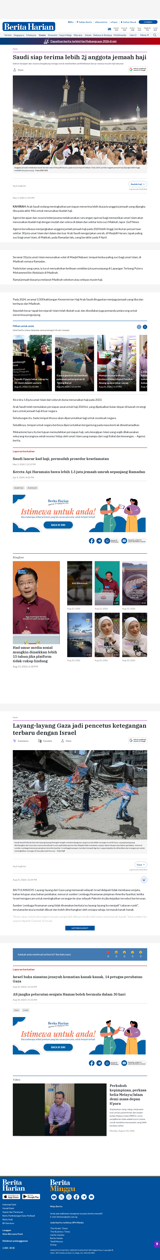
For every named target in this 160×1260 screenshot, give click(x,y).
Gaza (16, 1010)
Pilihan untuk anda (23, 325)
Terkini (8, 35)
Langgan (148, 21)
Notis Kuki (7, 1219)
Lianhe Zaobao (57, 1235)
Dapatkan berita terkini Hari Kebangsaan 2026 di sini (83, 41)
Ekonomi (52, 35)
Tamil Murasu (56, 1241)
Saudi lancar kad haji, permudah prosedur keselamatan (61, 459)
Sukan (88, 35)
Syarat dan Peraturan (12, 1212)
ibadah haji (18, 488)
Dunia (42, 35)
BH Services (8, 1223)
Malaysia (31, 35)
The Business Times (60, 1231)
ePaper (114, 22)
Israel (25, 1010)
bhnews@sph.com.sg (67, 1216)
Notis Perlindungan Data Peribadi (18, 1215)
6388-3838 (8, 1247)
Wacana (78, 35)
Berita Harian (56, 1238)
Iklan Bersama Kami (12, 1234)
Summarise (23, 741)
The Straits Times (59, 1228)
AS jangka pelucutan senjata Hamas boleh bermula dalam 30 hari (69, 994)
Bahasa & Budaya (102, 35)
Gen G (133, 35)
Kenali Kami (8, 1208)
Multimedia (120, 35)
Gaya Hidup (65, 35)
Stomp (53, 1244)
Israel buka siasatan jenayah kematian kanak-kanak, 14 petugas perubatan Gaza (77, 979)
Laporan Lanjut (80, 928)
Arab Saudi (32, 488)
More (143, 35)
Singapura (19, 35)
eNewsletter (101, 22)
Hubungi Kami (9, 1204)
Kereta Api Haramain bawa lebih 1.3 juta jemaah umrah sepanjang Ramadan (79, 472)
